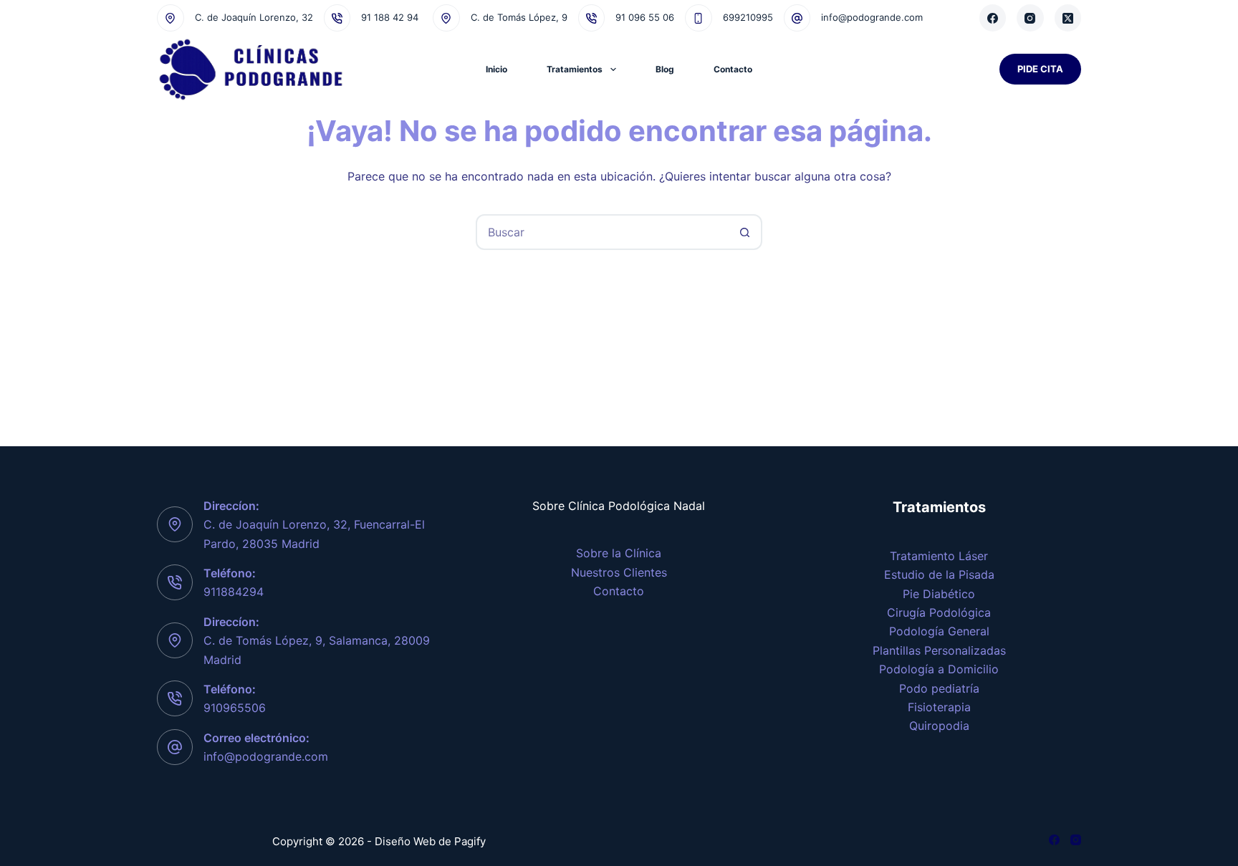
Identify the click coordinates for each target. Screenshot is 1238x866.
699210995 (748, 17)
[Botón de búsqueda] (744, 232)
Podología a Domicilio (939, 669)
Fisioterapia (939, 707)
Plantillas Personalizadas (939, 650)
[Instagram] (1030, 18)
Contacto (733, 69)
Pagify (470, 841)
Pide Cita (1040, 68)
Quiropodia (939, 725)
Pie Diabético (939, 594)
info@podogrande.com (872, 17)
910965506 (234, 708)
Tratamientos (575, 69)
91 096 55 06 (644, 17)
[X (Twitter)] (1068, 18)
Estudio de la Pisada (939, 574)
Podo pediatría (939, 688)
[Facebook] (993, 18)
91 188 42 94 (389, 17)
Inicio (496, 69)
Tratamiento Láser (939, 556)
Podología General (939, 631)
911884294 (233, 591)
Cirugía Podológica (939, 612)
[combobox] (602, 232)
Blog (665, 69)
